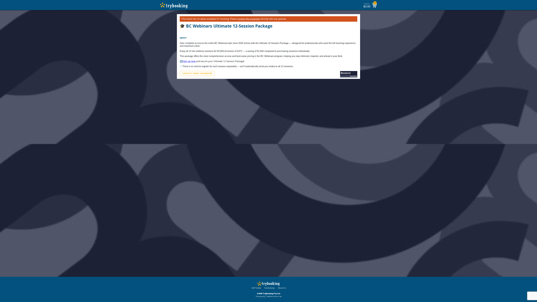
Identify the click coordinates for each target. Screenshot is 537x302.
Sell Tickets (256, 288)
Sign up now (189, 61)
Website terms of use (274, 296)
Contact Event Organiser (197, 73)
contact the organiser (248, 19)
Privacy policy (260, 296)
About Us (282, 288)
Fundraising (269, 288)
